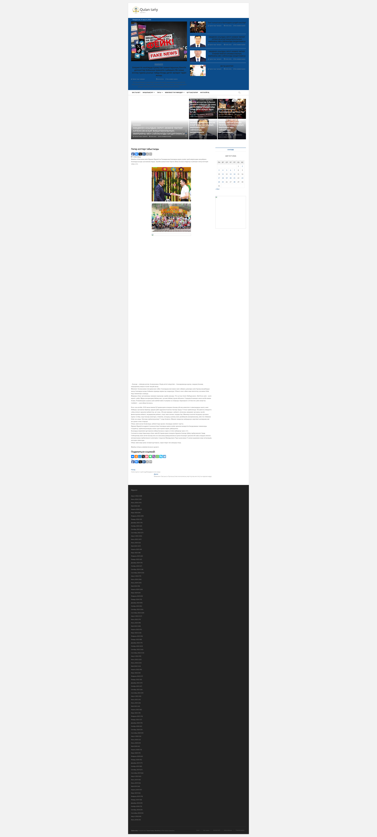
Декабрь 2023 (135, 603)
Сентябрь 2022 (136, 653)
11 (223, 174)
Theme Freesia (150, 830)
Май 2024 (134, 586)
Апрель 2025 (135, 549)
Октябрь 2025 (135, 529)
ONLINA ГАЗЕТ (216, 830)
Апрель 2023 (135, 629)
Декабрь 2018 (135, 803)
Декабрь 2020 (135, 723)
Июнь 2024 (134, 583)
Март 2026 (134, 512)
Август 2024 (135, 576)
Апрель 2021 (135, 709)
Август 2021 (135, 696)
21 (234, 178)
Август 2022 (135, 656)
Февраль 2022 (135, 676)
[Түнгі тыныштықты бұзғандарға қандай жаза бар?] (198, 27)
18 (223, 178)
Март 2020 (134, 753)
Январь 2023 (135, 639)
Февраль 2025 (135, 556)
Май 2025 (134, 546)
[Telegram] (164, 456)
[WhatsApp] (157, 456)
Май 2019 (134, 786)
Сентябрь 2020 (136, 733)
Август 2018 (135, 816)
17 (219, 178)
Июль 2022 (134, 659)
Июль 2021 (134, 699)
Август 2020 (135, 736)
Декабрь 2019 (135, 763)
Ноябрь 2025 (135, 526)
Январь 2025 (135, 559)
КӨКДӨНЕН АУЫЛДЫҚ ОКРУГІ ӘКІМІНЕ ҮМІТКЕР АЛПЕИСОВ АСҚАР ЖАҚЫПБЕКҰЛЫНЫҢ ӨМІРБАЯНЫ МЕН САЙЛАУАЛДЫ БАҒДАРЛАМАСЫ (227, 39)
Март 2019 (134, 793)
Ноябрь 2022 (135, 646)
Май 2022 (134, 666)
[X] (143, 456)
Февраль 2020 (135, 756)
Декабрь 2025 (135, 522)
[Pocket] (146, 456)
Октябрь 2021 (135, 689)
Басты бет (136, 92)
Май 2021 (134, 706)
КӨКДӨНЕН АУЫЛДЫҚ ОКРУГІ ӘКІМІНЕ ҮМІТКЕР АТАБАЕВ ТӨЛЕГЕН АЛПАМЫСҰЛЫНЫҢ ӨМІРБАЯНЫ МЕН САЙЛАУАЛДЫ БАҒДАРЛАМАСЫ (227, 53)
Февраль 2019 (135, 796)
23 (242, 178)
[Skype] (160, 456)
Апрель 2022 (135, 669)
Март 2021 (134, 713)
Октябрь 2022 (135, 649)
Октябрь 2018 (135, 809)
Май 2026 (134, 506)
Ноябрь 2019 (135, 766)
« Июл (217, 189)
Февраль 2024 (135, 596)
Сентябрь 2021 (136, 693)
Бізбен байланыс (228, 830)
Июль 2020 (134, 739)
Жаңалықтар (159, 64)
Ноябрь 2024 (135, 566)
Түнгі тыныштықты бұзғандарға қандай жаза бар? (227, 22)
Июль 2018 (134, 820)
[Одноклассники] (136, 456)
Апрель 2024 (135, 589)
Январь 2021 (135, 719)
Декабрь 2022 (135, 643)
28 (234, 182)
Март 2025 (134, 552)
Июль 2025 (134, 539)
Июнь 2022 (134, 663)
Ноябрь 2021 (135, 686)
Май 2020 (134, 746)
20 (231, 178)
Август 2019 (135, 776)
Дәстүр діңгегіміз (226, 66)
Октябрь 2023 (135, 609)
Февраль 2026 (135, 516)
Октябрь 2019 (135, 769)
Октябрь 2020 (135, 729)
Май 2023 (134, 626)
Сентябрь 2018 (136, 813)
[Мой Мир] (139, 456)
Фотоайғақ (204, 92)
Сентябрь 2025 (136, 532)
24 (219, 182)
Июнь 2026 (134, 502)
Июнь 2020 (134, 743)
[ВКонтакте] (132, 456)
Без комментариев (172, 79)
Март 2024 (134, 593)
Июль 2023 (134, 619)
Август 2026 (135, 496)
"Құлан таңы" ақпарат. (138, 79)
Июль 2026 (134, 499)
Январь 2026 (135, 519)
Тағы (159, 92)
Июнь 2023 (134, 623)
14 (234, 174)
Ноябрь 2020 (135, 726)
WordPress (158, 830)
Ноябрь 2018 (135, 806)
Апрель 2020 (135, 749)
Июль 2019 (134, 779)
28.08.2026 (160, 79)
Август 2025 (135, 536)
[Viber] (153, 456)
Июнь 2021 (134, 703)
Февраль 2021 (135, 716)
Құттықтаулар (192, 92)
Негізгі (197, 830)
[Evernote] (150, 456)
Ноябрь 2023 (135, 606)
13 (231, 174)
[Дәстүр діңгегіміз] (198, 70)
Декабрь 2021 (135, 683)
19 (227, 178)
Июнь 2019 (134, 783)
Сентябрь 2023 (136, 613)
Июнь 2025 (134, 542)
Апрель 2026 (135, 509)
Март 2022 (134, 673)
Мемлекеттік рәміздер (174, 92)
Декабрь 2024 (135, 562)
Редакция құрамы (240, 830)
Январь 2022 (135, 679)
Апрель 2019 (135, 789)
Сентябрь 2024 (136, 573)
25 (223, 182)
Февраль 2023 (135, 636)
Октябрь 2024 (135, 569)
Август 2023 (135, 616)
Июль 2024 (134, 579)
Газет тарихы (206, 830)
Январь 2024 (135, 599)
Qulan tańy (149, 9)
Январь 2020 (135, 759)
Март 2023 (134, 633)
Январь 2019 (135, 799)
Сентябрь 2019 (136, 773)
